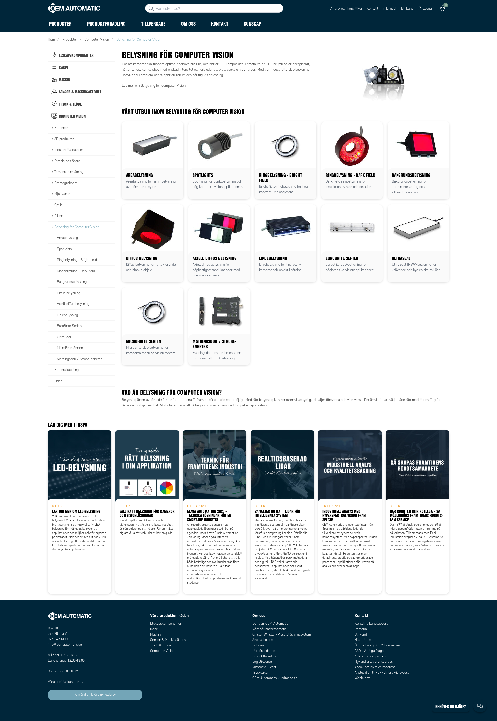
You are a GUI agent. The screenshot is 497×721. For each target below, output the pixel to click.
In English (389, 8)
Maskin (155, 634)
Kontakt (372, 8)
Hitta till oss (363, 640)
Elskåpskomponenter (165, 623)
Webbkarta (363, 678)
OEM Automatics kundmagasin (274, 678)
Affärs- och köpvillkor (346, 8)
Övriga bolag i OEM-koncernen (377, 645)
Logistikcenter (262, 661)
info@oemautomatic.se (65, 644)
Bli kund (407, 8)
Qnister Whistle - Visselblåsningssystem (281, 634)
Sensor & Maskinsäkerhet (169, 640)
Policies (258, 645)
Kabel (154, 629)
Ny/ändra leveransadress (374, 661)
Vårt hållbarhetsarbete (269, 629)
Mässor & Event (264, 667)
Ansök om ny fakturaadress (375, 667)
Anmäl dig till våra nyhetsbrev (95, 695)
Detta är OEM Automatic (270, 623)
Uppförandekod (263, 651)
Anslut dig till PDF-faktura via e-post (382, 672)
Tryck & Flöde (160, 645)
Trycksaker (260, 672)
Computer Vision (162, 651)
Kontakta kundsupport (371, 623)
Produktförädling (264, 656)
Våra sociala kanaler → (65, 682)
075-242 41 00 (58, 639)
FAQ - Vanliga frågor (370, 651)
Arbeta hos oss (263, 640)
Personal (361, 629)
